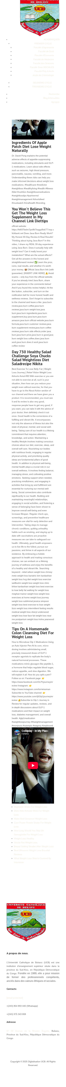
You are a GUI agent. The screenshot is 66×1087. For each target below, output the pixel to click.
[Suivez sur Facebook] (32, 1047)
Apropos (55, 102)
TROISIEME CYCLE (42, 86)
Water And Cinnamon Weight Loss (30, 818)
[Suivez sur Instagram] (56, 1047)
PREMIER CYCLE (43, 43)
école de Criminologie (43, 75)
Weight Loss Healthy (24, 838)
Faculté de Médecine (43, 59)
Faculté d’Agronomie (44, 47)
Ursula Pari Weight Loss (25, 842)
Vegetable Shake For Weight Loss (30, 807)
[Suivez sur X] (38, 1047)
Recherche (54, 94)
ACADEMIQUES (51, 39)
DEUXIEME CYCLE (42, 82)
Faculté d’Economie (44, 55)
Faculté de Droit (46, 51)
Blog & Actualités (51, 98)
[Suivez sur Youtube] (44, 1047)
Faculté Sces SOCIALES (42, 67)
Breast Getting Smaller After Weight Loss (34, 846)
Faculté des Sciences (43, 63)
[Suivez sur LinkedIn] (50, 1047)
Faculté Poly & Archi (44, 71)
